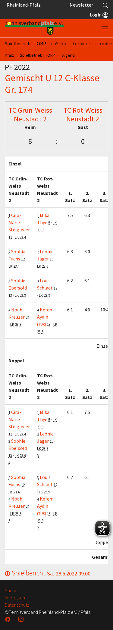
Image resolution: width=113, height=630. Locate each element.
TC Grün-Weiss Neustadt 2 (30, 114)
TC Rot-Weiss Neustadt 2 (82, 114)
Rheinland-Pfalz (23, 5)
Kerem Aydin (45, 317)
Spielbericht (50, 573)
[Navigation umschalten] (105, 28)
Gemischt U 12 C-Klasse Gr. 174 (52, 83)
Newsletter (81, 5)
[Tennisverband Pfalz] (34, 28)
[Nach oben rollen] (101, 618)
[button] (105, 5)
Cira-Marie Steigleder (19, 222)
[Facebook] (8, 619)
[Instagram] (21, 619)
